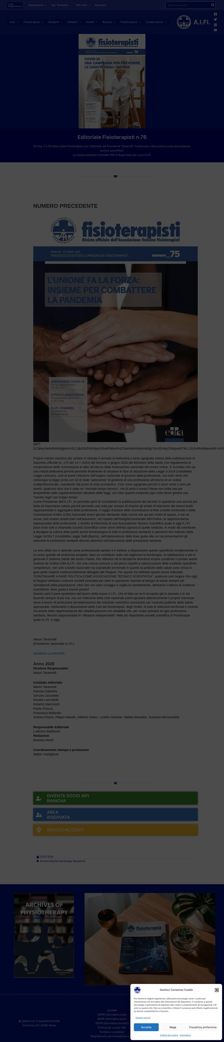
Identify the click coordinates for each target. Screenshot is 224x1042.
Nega (173, 1027)
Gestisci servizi (143, 1017)
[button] (217, 990)
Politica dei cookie (169, 1035)
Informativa (185, 1035)
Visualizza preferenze (203, 1027)
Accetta (146, 1027)
